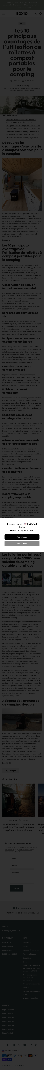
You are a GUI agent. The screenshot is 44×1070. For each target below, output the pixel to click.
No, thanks (22, 544)
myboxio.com (26, 530)
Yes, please (22, 537)
